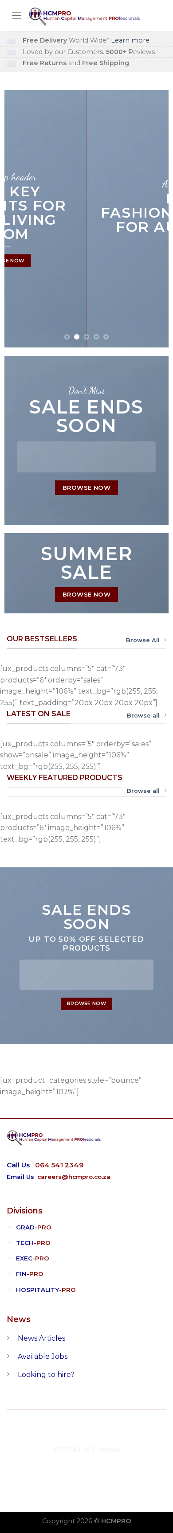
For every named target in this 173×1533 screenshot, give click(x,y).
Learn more (130, 40)
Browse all (143, 715)
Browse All (143, 640)
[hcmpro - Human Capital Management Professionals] (85, 15)
